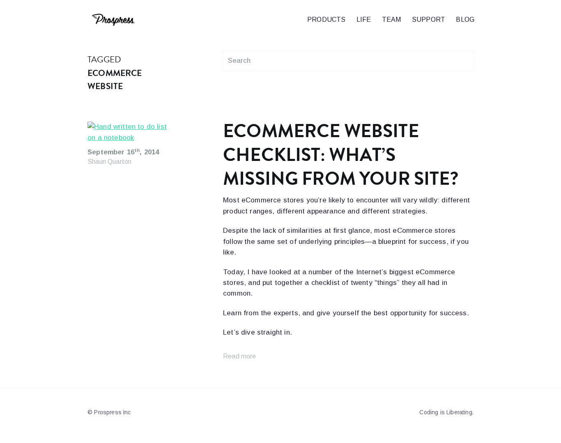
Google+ (285, 410)
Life (363, 19)
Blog (465, 19)
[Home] (137, 20)
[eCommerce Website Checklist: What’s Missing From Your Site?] (129, 134)
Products (326, 19)
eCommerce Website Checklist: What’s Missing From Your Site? (340, 154)
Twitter (266, 410)
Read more (239, 356)
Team (391, 19)
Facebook (276, 410)
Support (428, 19)
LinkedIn (295, 410)
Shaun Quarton (109, 161)
